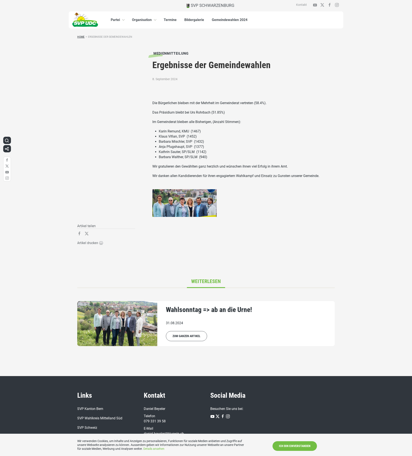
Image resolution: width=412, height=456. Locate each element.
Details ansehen (153, 448)
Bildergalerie (194, 20)
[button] (7, 140)
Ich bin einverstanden (295, 446)
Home (81, 36)
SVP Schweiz (87, 428)
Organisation (142, 20)
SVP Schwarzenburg (212, 5)
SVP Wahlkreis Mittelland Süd (99, 418)
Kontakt (301, 4)
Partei (115, 20)
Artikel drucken (88, 243)
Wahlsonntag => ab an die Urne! (209, 310)
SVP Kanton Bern (90, 409)
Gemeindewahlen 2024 (229, 20)
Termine (170, 20)
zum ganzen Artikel (186, 336)
